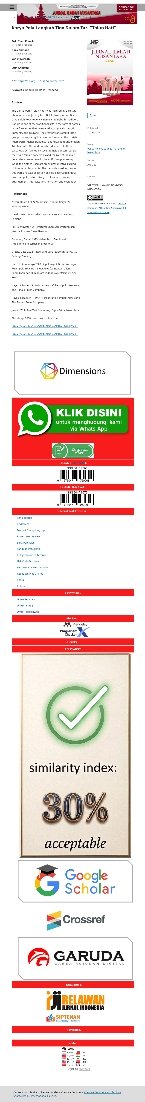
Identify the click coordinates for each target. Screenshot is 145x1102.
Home (15, 17)
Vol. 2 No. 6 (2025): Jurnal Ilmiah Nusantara (58, 17)
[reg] (73, 457)
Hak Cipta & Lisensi (28, 561)
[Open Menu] (11, 7)
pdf (94, 115)
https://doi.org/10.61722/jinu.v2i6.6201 (41, 81)
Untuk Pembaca (26, 599)
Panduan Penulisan (28, 548)
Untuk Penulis (25, 605)
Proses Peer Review (28, 536)
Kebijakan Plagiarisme (30, 573)
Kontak (21, 580)
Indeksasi (22, 586)
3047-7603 (78, 462)
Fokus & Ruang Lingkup (31, 530)
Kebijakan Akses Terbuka (32, 555)
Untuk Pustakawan (28, 611)
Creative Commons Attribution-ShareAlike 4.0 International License (106, 208)
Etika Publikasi (25, 542)
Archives (27, 17)
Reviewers (23, 524)
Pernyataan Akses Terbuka (32, 567)
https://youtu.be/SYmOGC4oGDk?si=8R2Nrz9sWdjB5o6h (45, 326)
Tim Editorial (24, 517)
